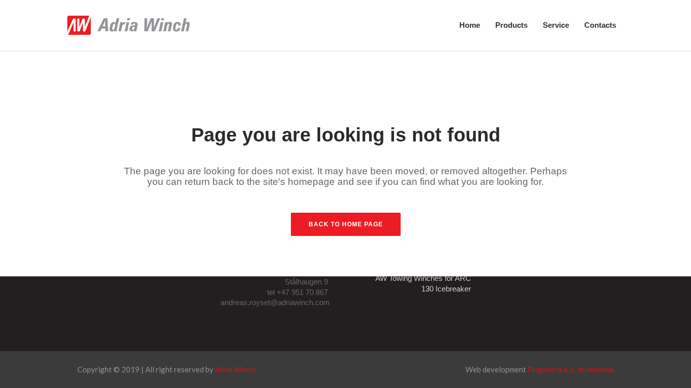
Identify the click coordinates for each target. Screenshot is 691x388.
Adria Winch (235, 369)
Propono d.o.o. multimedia (571, 369)
